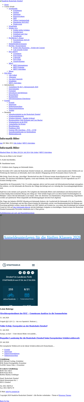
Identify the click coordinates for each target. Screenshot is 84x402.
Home (6, 5)
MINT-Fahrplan (18, 67)
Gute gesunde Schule (20, 50)
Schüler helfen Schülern (21, 30)
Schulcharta (13, 26)
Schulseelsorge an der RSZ (18, 122)
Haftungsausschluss (15, 106)
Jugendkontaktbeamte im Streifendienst (22, 132)
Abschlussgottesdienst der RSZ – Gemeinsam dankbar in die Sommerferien (33, 313)
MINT (11, 63)
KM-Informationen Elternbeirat (19, 99)
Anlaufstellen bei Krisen (17, 124)
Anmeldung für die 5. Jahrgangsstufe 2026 (23, 87)
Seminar (16, 12)
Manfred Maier (5, 152)
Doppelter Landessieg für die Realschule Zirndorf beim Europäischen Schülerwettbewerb (40, 338)
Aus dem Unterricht (15, 79)
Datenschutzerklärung (16, 108)
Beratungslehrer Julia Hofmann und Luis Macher (26, 120)
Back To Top (4, 401)
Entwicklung (17, 55)
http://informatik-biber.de (21, 207)
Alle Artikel (13, 75)
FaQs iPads (17, 59)
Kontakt (7, 101)
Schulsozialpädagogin (16, 116)
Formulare (12, 91)
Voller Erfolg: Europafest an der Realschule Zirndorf (23, 326)
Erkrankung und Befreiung (18, 93)
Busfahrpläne (13, 97)
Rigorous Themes (65, 395)
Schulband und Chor (20, 34)
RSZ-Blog (8, 73)
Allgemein (12, 77)
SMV (15, 18)
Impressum (12, 104)
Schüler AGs (13, 28)
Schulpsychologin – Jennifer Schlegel (22, 118)
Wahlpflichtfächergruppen (18, 44)
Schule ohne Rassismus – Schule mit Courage (29, 48)
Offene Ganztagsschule (21, 20)
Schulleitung (17, 10)
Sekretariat (16, 14)
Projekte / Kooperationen (17, 46)
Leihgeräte (16, 57)
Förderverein (17, 24)
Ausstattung (17, 54)
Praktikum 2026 (14, 128)
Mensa (11, 71)
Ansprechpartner (19, 61)
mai (1, 143)
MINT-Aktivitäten (19, 69)
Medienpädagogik (15, 134)
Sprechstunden (14, 89)
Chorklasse (17, 42)
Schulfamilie (13, 8)
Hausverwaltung (18, 16)
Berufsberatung (14, 126)
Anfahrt (11, 110)
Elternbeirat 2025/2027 (21, 22)
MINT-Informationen (20, 65)
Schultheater (17, 36)
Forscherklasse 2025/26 (21, 40)
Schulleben (12, 81)
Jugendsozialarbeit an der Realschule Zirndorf (24, 114)
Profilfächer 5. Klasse (16, 38)
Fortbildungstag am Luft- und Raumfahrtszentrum (17, 213)
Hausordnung (13, 95)
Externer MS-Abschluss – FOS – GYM (22, 130)
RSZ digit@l (13, 52)
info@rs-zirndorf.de (12, 392)
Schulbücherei (18, 32)
